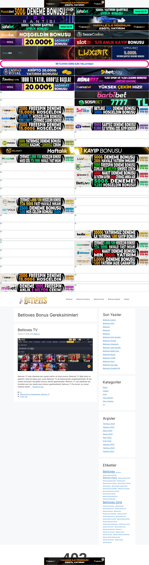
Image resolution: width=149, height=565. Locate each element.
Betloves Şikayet (114, 299)
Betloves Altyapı (109, 341)
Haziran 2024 (108, 451)
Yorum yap (23, 396)
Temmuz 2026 (109, 424)
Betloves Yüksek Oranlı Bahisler (121, 534)
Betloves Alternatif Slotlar (109, 480)
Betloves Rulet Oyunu (120, 526)
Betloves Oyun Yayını (108, 526)
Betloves (69, 299)
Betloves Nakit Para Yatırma (110, 521)
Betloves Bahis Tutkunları (124, 483)
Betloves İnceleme (83, 299)
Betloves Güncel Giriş (108, 508)
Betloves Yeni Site (107, 534)
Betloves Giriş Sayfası (112, 337)
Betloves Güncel (119, 506)
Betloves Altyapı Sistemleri (110, 483)
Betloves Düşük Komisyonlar (110, 496)
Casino (105, 391)
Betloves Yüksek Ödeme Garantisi (111, 537)
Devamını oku (38, 387)
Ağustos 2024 (108, 445)
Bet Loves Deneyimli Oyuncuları (111, 491)
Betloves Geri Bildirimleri (109, 499)
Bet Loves (118, 472)
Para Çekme (108, 398)
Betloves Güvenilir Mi (111, 368)
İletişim (126, 299)
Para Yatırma (108, 401)
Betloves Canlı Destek (112, 348)
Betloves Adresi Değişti (124, 478)
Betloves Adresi (109, 320)
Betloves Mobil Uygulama (109, 519)
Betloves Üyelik (109, 358)
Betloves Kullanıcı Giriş (109, 516)
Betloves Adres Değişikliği (110, 475)
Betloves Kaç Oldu (110, 365)
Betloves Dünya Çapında (109, 493)
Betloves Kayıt (108, 361)
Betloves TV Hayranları (109, 532)
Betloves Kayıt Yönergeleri (109, 513)
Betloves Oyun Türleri (124, 524)
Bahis (105, 387)
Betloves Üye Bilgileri (108, 539)
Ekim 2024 (107, 438)
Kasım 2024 (108, 434)
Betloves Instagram (110, 344)
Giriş (105, 394)
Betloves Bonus (109, 355)
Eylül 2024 (107, 441)
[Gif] (74, 150)
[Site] (37, 110)
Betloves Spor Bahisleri (109, 529)
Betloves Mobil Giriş (111, 351)
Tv (21, 392)
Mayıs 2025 (107, 431)
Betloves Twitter (120, 532)
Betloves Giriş (99, 299)
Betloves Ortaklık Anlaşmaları (110, 524)
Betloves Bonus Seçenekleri (110, 488)
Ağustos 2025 (108, 427)
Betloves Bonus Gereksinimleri (30, 394)
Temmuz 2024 (109, 448)
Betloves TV (28, 330)
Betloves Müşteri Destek (123, 519)
